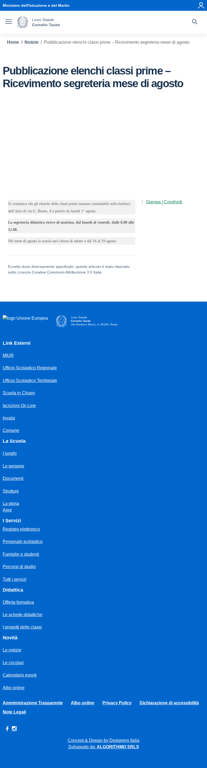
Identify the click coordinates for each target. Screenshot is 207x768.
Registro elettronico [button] (21, 529)
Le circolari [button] (13, 662)
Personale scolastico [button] (23, 541)
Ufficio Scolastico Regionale (30, 368)
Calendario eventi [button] (20, 675)
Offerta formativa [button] (18, 602)
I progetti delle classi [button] (22, 627)
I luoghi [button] (10, 453)
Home (13, 42)
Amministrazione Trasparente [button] (33, 703)
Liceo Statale (43, 20)
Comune (11, 430)
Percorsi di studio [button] (19, 566)
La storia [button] (11, 503)
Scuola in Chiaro (19, 393)
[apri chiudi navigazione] (8, 22)
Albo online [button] (14, 687)
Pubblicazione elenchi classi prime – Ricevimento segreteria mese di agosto (116, 42)
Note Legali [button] (14, 712)
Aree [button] (7, 510)
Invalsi (9, 418)
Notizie (32, 42)
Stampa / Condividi (164, 202)
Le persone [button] (13, 466)
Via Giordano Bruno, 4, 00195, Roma (94, 324)
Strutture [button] (11, 491)
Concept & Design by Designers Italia (103, 740)
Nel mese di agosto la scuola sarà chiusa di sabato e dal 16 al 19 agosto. (62, 241)
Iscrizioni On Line (19, 405)
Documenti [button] (13, 478)
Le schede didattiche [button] (22, 614)
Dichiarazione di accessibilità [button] (169, 703)
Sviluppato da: (103, 747)
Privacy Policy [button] (117, 703)
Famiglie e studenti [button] (21, 554)
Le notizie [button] (12, 650)
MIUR (8, 355)
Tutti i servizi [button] (14, 579)
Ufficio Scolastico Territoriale (30, 380)
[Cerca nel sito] (195, 22)
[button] (201, 5)
